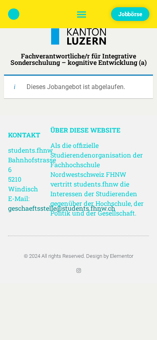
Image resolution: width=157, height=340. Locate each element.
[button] (81, 14)
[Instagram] (78, 270)
